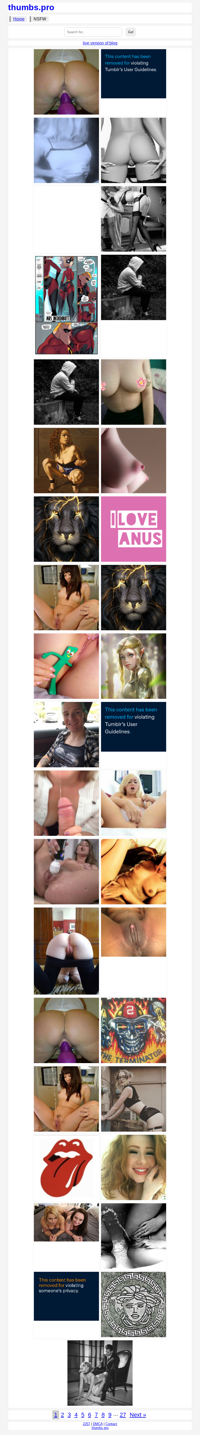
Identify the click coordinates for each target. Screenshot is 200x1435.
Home (18, 19)
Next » (138, 1414)
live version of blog (100, 43)
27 (123, 1414)
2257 (86, 1424)
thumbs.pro (31, 7)
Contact (111, 1424)
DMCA (98, 1424)
